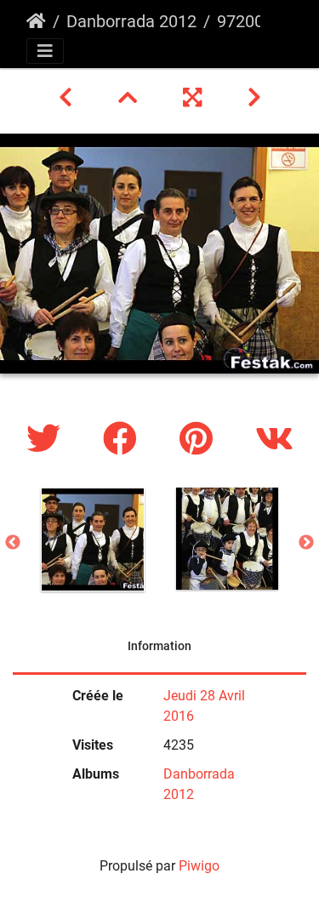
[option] (93, 539)
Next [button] (306, 542)
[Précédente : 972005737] (68, 98)
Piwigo (199, 866)
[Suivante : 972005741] (254, 98)
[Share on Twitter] (47, 440)
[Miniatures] (130, 98)
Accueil (36, 21)
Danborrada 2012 (131, 21)
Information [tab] (159, 646)
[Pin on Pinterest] (200, 440)
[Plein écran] (194, 98)
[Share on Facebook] (124, 440)
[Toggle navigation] (45, 51)
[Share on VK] (274, 440)
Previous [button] (12, 542)
